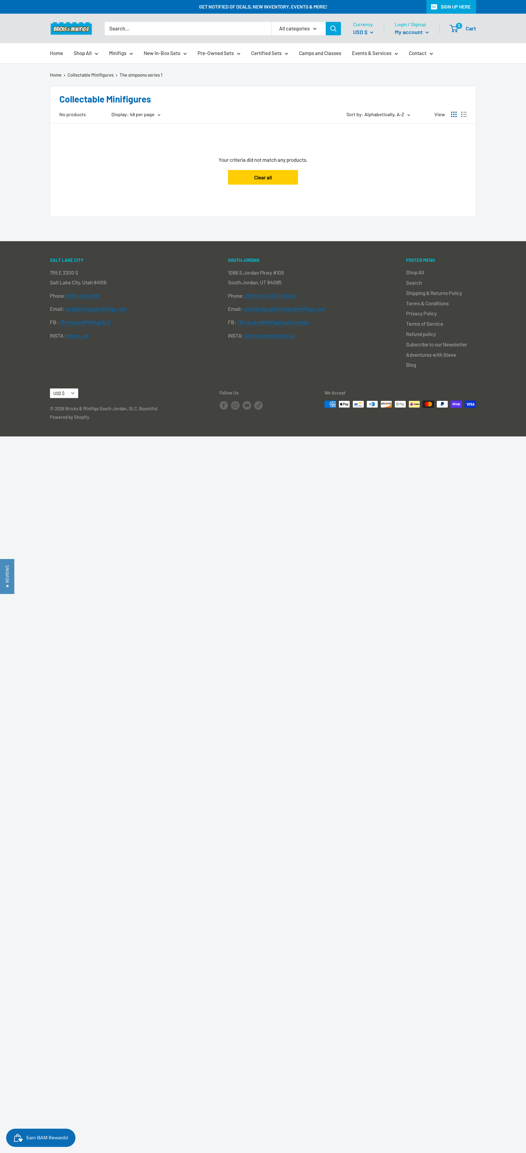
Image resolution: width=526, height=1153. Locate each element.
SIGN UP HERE (456, 6)
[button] (7, 576)
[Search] (333, 28)
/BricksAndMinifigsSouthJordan (273, 322)
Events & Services (371, 53)
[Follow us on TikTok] (258, 405)
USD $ (59, 393)
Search (414, 283)
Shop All (83, 53)
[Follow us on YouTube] (247, 405)
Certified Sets (266, 53)
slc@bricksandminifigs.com (96, 309)
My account (409, 32)
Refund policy (421, 334)
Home (56, 53)
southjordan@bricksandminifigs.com (284, 309)
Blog (411, 365)
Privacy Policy (421, 313)
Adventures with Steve (431, 355)
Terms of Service (424, 324)
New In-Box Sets (162, 53)
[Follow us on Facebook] (223, 405)
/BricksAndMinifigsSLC (85, 322)
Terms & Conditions (427, 303)
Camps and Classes (320, 53)
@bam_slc (77, 335)
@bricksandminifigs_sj (269, 335)
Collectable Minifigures (91, 75)
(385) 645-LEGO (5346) (270, 296)
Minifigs (117, 53)
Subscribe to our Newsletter (436, 344)
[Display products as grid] (454, 114)
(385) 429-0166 (83, 296)
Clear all (263, 177)
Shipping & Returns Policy (434, 293)
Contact (417, 53)
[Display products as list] (464, 114)
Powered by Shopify (69, 417)
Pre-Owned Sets (216, 53)
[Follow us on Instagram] (235, 405)
